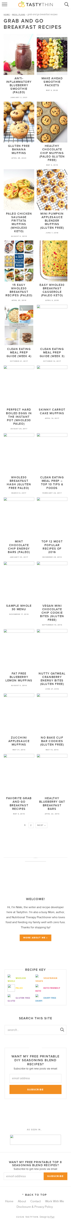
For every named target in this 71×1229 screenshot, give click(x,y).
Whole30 (21, 978)
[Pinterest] (35, 955)
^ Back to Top (34, 1195)
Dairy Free (50, 998)
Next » (41, 825)
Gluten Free (23, 998)
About (22, 1201)
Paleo (19, 988)
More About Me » (35, 937)
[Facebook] (28, 955)
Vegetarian (50, 978)
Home (7, 15)
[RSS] (22, 955)
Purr (52, 1216)
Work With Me (54, 1201)
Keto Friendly (52, 988)
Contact (35, 1201)
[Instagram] (42, 955)
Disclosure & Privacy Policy (35, 1207)
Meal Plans (18, 15)
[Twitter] (49, 955)
